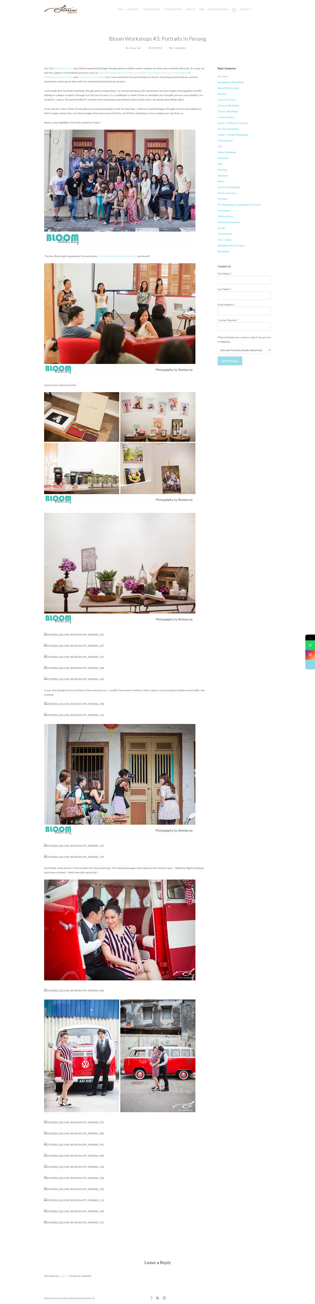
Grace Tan (135, 47)
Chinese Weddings (228, 105)
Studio (221, 228)
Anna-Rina (106, 256)
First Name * (225, 273)
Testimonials (225, 233)
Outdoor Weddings (229, 187)
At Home (223, 76)
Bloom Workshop (63, 68)
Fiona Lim (118, 256)
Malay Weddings (227, 152)
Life (220, 146)
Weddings (223, 251)
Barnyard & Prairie (63, 77)
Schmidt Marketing (109, 72)
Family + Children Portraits (233, 123)
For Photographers (228, 128)
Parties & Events (227, 193)
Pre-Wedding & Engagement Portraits (239, 204)
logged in (64, 1275)
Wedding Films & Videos (231, 245)
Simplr (142, 72)
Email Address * (227, 304)
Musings (222, 169)
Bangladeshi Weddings (231, 82)
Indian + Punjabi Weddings (233, 134)
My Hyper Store (170, 72)
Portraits (223, 198)
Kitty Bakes (153, 72)
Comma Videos (226, 117)
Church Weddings (228, 111)
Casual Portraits (227, 99)
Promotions (224, 210)
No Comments (177, 47)
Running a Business (229, 222)
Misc (220, 163)
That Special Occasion (91, 77)
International (225, 140)
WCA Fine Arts (129, 72)
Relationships (225, 216)
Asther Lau (130, 256)
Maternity (223, 158)
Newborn (223, 175)
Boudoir (222, 93)
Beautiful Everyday (228, 88)
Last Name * (225, 289)
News (221, 181)
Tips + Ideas (225, 239)
